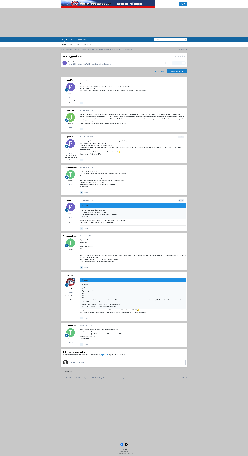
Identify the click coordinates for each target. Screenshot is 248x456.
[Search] (185, 39)
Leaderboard (82, 39)
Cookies (124, 449)
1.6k (71, 184)
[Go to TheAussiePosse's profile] (70, 174)
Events (71, 44)
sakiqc (70, 275)
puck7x (72, 62)
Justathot (70, 110)
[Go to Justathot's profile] (70, 117)
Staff (78, 44)
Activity (73, 39)
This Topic (177, 39)
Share (168, 63)
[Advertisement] (124, 22)
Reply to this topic (177, 71)
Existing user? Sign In (169, 4)
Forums (63, 44)
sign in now (104, 355)
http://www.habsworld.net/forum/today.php (93, 143)
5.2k (71, 292)
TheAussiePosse (70, 168)
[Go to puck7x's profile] (64, 63)
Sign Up (183, 4)
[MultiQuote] (81, 103)
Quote (86, 103)
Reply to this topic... (79, 362)
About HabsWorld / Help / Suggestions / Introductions (95, 64)
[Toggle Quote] (83, 205)
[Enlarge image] (119, 152)
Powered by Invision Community (124, 453)
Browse (64, 39)
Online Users (87, 44)
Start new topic (159, 71)
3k (71, 97)
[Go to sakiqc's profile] (70, 282)
